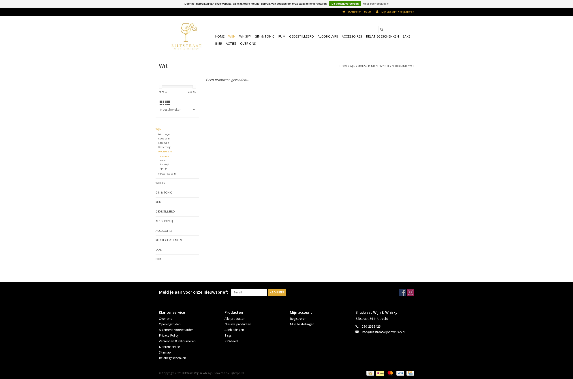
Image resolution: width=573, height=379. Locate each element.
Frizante (383, 66)
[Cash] (370, 373)
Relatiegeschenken (382, 36)
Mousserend (366, 66)
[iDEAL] (380, 373)
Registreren (298, 318)
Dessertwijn (164, 147)
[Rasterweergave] (162, 103)
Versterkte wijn (167, 173)
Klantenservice (169, 347)
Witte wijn (164, 134)
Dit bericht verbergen (345, 3)
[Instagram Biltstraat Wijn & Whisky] (410, 292)
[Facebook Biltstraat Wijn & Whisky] (402, 292)
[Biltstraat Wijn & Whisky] (186, 36)
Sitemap (165, 352)
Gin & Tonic (264, 36)
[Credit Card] (409, 373)
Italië (162, 160)
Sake (406, 36)
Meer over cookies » (376, 3)
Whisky (245, 36)
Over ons (248, 43)
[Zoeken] (381, 29)
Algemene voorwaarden (176, 330)
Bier (218, 43)
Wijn (231, 36)
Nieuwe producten (237, 324)
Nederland (399, 66)
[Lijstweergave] (167, 103)
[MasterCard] (390, 373)
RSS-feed (231, 341)
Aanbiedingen (234, 330)
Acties (231, 43)
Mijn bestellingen (302, 324)
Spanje (163, 168)
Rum (281, 36)
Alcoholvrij (328, 36)
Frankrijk (164, 164)
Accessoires (352, 36)
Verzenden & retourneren (177, 341)
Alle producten (234, 318)
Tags (228, 335)
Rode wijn (164, 138)
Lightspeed (237, 373)
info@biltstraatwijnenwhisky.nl (383, 332)
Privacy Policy (169, 335)
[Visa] (400, 373)
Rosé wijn (163, 142)
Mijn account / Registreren (397, 12)
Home (219, 36)
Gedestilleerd (301, 36)
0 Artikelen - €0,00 (359, 12)
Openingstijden (170, 324)
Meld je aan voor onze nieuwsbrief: (193, 292)
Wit (411, 66)
